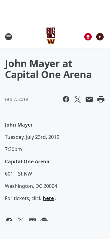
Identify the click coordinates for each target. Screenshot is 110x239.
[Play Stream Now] (100, 36)
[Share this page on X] (77, 99)
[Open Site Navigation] (8, 36)
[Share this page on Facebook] (66, 99)
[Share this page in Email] (89, 99)
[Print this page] (101, 99)
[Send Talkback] (88, 36)
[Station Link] (51, 37)
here (48, 198)
